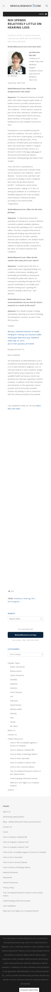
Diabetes (14, 684)
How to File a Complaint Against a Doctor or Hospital (24, 852)
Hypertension (15, 705)
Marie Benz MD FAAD (16, 41)
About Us (11, 730)
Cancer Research (17, 675)
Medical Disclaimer (10, 872)
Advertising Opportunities (13, 817)
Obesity (13, 713)
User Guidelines (9, 906)
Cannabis (13, 679)
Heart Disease (16, 692)
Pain (12, 717)
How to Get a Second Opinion (22, 767)
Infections (14, 700)
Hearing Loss (13, 38)
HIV (11, 696)
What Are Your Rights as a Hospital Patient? (21, 911)
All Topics (14, 726)
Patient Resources (15, 739)
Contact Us (12, 734)
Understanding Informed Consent (23, 778)
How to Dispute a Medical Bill (22, 750)
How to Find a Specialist (20, 758)
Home (5, 832)
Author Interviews (32, 35)
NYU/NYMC (34, 38)
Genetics (13, 688)
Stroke (12, 722)
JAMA (22, 38)
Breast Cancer (16, 671)
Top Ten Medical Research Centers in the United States (23, 894)
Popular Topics (14, 663)
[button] (41, 14)
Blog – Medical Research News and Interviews (22, 822)
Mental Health (16, 709)
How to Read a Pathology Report (23, 754)
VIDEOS (11, 790)
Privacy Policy (8, 887)
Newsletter (7, 877)
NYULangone (14, 601)
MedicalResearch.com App (25, 635)
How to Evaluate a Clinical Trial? (23, 762)
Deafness (18, 598)
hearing (27, 598)
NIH (26, 38)
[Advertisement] (25, 500)
